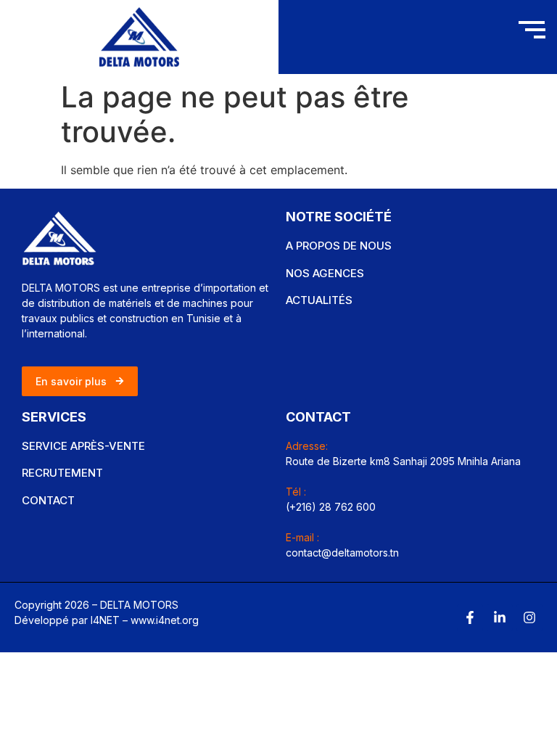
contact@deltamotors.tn (342, 552)
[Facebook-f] (470, 617)
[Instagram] (529, 617)
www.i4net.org (165, 620)
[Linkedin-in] (500, 617)
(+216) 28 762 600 (331, 507)
